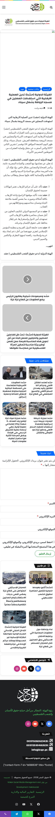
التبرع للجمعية (27, 796)
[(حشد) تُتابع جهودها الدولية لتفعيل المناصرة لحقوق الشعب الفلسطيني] (41, 577)
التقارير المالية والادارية (22, 791)
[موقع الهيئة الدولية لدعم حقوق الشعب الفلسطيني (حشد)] (36, 7)
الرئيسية (46, 89)
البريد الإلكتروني (46, 516)
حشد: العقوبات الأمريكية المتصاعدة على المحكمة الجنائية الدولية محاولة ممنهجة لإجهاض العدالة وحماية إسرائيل (14, 390)
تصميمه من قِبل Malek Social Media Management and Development (25, 782)
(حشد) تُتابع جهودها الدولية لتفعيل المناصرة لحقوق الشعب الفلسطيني (41, 593)
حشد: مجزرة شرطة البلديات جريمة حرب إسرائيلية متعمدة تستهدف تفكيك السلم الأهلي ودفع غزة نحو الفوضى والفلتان (41, 425)
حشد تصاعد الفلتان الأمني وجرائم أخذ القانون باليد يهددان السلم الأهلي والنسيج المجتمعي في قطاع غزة (41, 388)
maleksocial (34, 787)
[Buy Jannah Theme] (27, 21)
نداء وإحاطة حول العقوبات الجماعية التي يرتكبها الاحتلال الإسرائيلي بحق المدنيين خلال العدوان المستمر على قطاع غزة (41, 638)
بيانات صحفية (33, 89)
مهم (22, 89)
